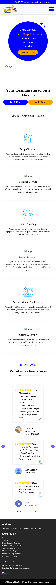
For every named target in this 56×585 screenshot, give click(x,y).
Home (4, 538)
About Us (5, 540)
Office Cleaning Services (11, 554)
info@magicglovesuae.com (44, 2)
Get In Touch (40, 102)
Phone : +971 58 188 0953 (12, 565)
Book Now (28, 52)
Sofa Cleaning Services (10, 548)
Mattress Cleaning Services (12, 551)
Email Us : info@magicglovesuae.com (16, 568)
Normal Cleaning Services (11, 556)
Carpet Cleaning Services (11, 546)
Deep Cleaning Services (11, 543)
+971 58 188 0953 (24, 2)
